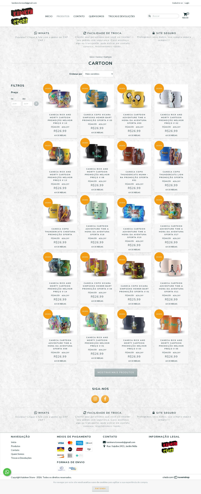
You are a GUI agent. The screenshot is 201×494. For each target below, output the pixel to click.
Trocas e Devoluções (121, 16)
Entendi (100, 488)
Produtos (63, 16)
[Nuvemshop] (176, 478)
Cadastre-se (177, 3)
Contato (79, 16)
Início (48, 16)
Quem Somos (96, 16)
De (12, 99)
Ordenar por (75, 73)
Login (187, 3)
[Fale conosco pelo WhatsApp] (7, 472)
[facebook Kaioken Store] (105, 399)
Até (23, 99)
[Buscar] (149, 16)
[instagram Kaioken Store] (95, 399)
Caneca (99, 57)
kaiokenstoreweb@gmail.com (24, 3)
